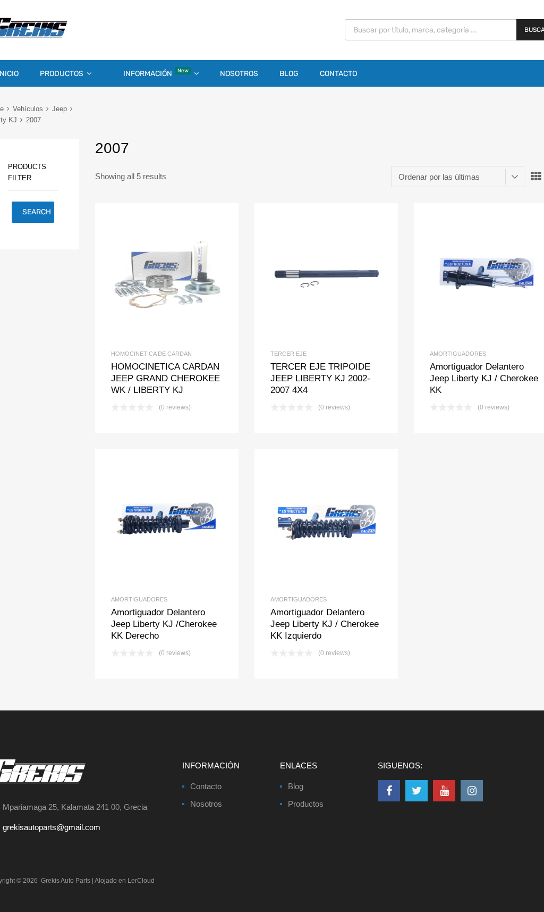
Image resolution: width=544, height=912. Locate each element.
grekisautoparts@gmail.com (51, 827)
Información (156, 73)
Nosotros (239, 73)
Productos (61, 73)
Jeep (59, 109)
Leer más (184, 274)
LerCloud (141, 880)
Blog (289, 73)
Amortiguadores (458, 353)
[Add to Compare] (167, 274)
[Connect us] (389, 791)
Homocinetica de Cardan (151, 353)
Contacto (338, 73)
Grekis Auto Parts (65, 880)
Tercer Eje (288, 353)
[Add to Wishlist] (149, 274)
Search (36, 211)
